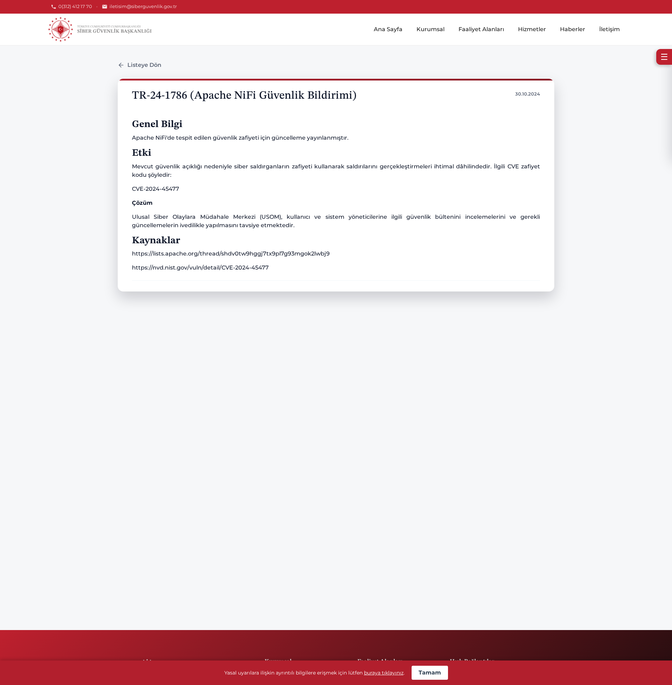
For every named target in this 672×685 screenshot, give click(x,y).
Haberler (572, 29)
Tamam (430, 672)
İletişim (609, 29)
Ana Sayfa (388, 29)
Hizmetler (532, 29)
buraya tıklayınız (384, 673)
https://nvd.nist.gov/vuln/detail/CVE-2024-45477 (200, 267)
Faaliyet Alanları (481, 29)
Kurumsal (430, 29)
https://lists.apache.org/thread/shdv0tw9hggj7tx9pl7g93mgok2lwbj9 (231, 253)
